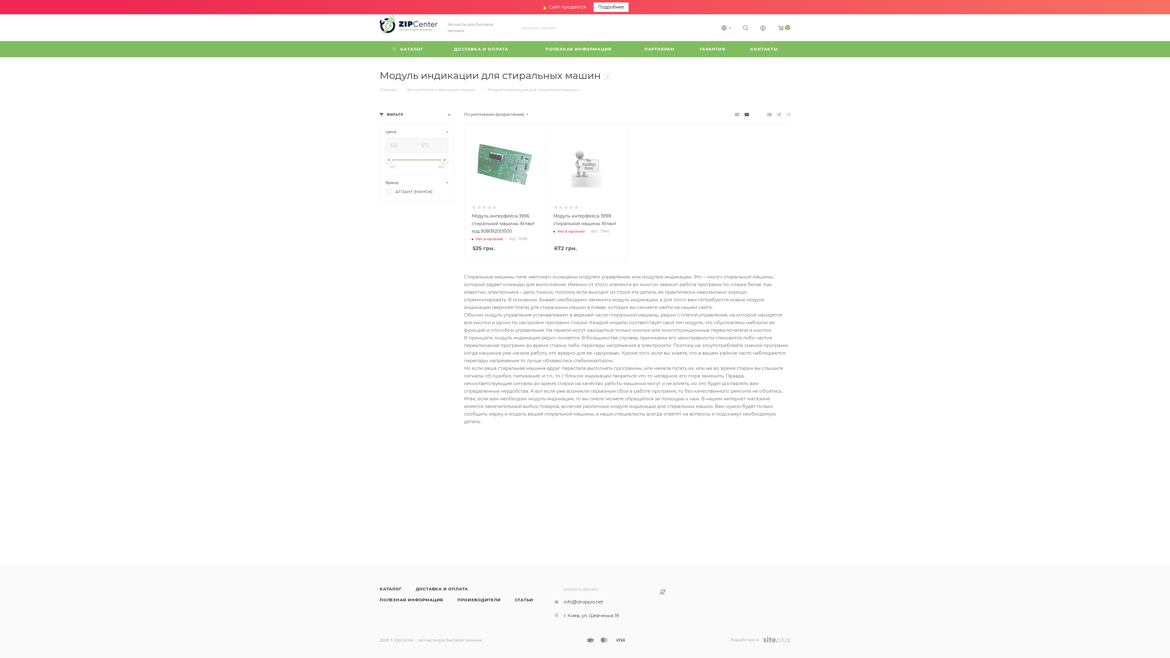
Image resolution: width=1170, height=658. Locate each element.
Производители (479, 599)
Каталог (391, 588)
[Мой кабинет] (763, 29)
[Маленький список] (737, 114)
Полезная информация (411, 599)
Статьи (524, 599)
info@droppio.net (583, 602)
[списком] (779, 114)
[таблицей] (788, 114)
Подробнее (611, 7)
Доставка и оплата (442, 588)
